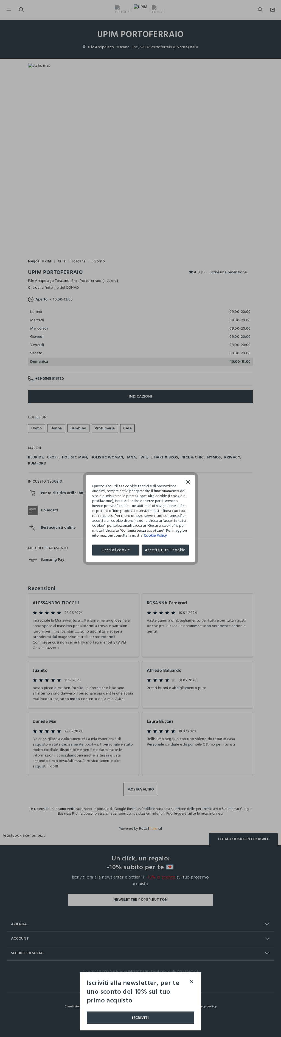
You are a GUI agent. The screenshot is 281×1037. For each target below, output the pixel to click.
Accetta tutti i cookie (165, 550)
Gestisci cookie (116, 550)
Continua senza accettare (188, 482)
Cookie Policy (155, 535)
